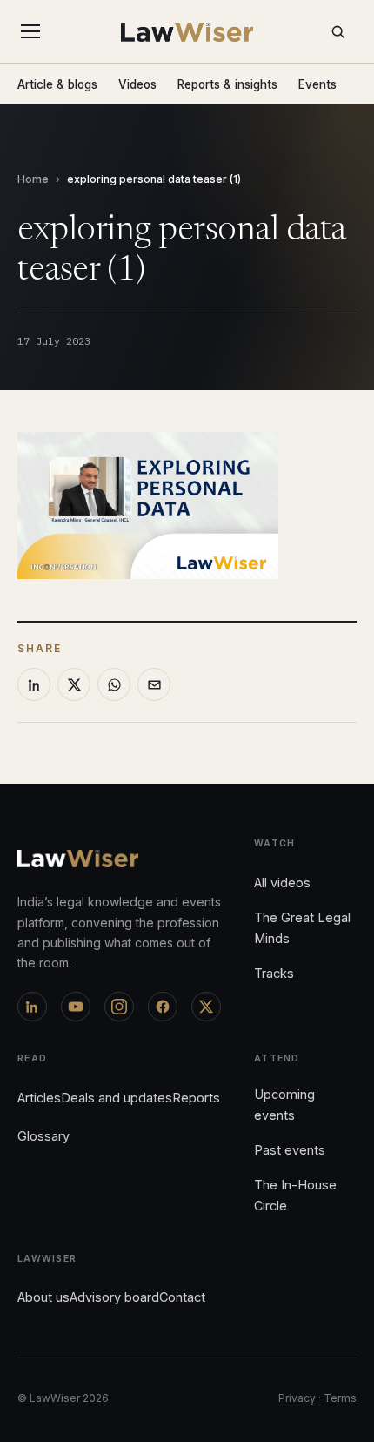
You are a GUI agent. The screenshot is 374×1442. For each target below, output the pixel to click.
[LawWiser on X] (206, 1006)
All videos (282, 882)
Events (317, 84)
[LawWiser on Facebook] (162, 1006)
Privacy (297, 1398)
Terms (340, 1398)
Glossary (43, 1136)
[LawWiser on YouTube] (75, 1006)
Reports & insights (227, 84)
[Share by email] (153, 684)
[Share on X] (73, 684)
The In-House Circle (295, 1195)
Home (33, 178)
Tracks (274, 973)
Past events (289, 1149)
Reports (196, 1097)
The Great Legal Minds (302, 928)
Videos (137, 84)
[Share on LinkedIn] (33, 684)
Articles (39, 1097)
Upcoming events (284, 1104)
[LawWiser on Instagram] (119, 1006)
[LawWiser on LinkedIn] (32, 1006)
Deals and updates (116, 1097)
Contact (182, 1297)
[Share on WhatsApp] (113, 684)
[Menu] (33, 31)
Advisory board (114, 1297)
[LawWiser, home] (187, 32)
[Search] (337, 31)
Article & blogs (57, 84)
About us (43, 1297)
